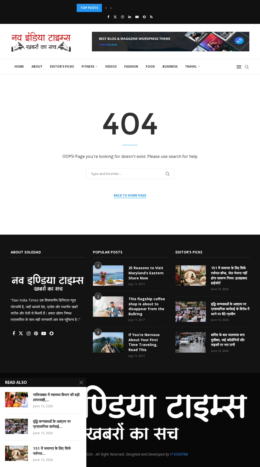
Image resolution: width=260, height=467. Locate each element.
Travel (191, 66)
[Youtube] (137, 16)
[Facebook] (108, 16)
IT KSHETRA (179, 454)
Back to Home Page (130, 195)
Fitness (88, 66)
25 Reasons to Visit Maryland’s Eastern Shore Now (146, 272)
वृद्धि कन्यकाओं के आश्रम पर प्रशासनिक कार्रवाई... (52, 424)
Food (150, 66)
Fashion (131, 66)
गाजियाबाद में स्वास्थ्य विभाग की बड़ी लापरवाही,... (56, 397)
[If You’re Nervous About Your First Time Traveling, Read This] (108, 342)
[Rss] (151, 16)
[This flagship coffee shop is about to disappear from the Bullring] (108, 306)
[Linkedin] (129, 16)
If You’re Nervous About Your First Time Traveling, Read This (144, 342)
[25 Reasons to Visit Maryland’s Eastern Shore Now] (108, 275)
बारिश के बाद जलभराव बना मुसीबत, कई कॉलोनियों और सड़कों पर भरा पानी (228, 339)
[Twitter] (115, 16)
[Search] (246, 66)
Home (19, 66)
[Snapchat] (144, 16)
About (36, 66)
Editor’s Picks (62, 66)
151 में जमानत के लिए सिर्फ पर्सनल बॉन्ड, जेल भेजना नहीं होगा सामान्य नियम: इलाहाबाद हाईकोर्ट (229, 275)
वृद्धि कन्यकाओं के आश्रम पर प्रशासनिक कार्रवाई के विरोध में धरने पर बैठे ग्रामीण (230, 309)
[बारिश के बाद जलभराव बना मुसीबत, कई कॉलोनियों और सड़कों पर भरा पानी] (190, 342)
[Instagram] (122, 16)
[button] (106, 8)
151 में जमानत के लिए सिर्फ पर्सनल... (52, 451)
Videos (111, 66)
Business (169, 66)
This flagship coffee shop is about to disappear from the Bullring (146, 306)
